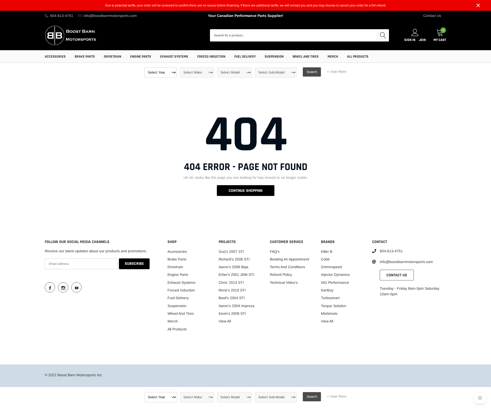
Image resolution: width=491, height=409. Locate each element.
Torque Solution (333, 306)
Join (422, 40)
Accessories (55, 56)
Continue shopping (246, 190)
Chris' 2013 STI (231, 282)
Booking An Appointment (289, 259)
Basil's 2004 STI (232, 298)
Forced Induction (211, 56)
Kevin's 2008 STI (232, 313)
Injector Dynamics (335, 274)
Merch (333, 56)
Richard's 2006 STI (234, 259)
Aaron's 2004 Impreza (236, 306)
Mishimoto (329, 313)
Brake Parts (85, 56)
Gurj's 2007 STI (231, 251)
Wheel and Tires (306, 56)
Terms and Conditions (287, 267)
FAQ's (275, 251)
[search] (383, 35)
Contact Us (432, 15)
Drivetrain (112, 56)
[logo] (71, 35)
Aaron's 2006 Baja (233, 267)
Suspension (274, 56)
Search (312, 72)
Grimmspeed (331, 267)
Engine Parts (140, 56)
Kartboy (327, 290)
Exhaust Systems (174, 56)
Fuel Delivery (245, 56)
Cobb (325, 259)
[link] (50, 287)
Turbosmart (330, 298)
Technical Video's (284, 282)
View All (225, 321)
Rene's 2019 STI (232, 290)
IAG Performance (335, 282)
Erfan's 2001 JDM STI (236, 274)
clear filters (337, 72)
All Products (358, 56)
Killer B (326, 251)
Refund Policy (281, 274)
